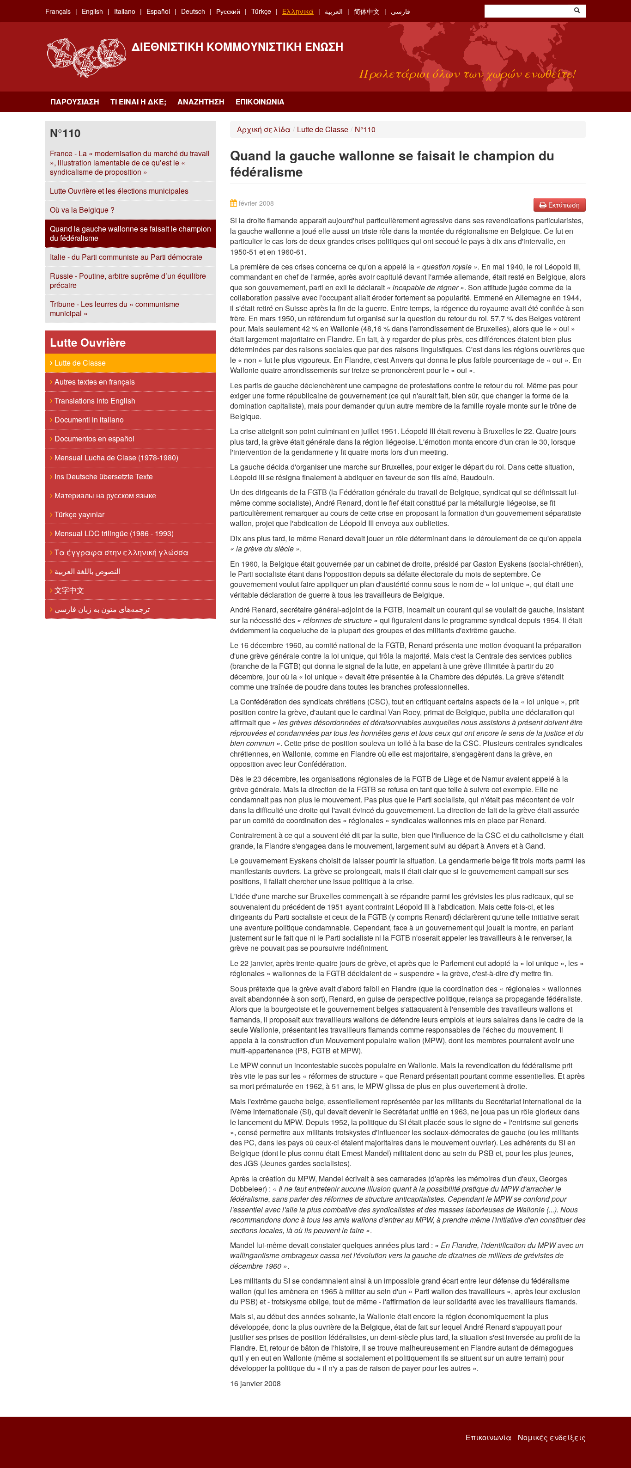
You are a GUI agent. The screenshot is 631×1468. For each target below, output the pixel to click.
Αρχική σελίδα (264, 129)
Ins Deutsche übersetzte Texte (103, 476)
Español (158, 11)
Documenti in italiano (88, 419)
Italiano (124, 11)
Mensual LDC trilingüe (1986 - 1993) (113, 533)
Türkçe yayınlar (78, 514)
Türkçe (261, 11)
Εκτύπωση (563, 204)
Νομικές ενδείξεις (552, 1437)
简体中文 (367, 11)
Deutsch (193, 11)
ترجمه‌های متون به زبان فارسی (101, 609)
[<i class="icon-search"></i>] (577, 11)
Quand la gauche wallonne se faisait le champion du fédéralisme (130, 233)
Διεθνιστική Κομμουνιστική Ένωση (237, 46)
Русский (228, 11)
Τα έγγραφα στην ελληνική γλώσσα (120, 552)
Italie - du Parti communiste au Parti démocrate (126, 256)
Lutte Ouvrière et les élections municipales (119, 190)
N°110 (365, 129)
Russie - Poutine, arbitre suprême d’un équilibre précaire (128, 280)
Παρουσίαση (75, 101)
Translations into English (94, 400)
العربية (334, 11)
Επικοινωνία (260, 101)
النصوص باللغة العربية (87, 571)
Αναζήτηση (200, 101)
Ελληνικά (298, 11)
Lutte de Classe (79, 362)
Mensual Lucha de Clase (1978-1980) (115, 457)
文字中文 (68, 590)
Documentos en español (93, 438)
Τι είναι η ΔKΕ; (138, 101)
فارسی (400, 11)
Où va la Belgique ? (82, 209)
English (92, 11)
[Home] (86, 58)
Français (58, 11)
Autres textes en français (94, 381)
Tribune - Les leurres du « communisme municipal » (114, 308)
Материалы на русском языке (104, 495)
